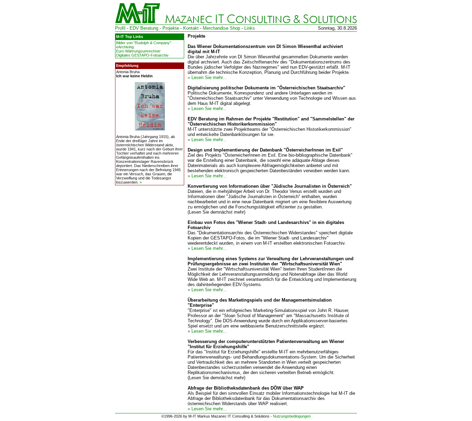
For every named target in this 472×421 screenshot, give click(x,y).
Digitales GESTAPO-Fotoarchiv (142, 55)
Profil (120, 28)
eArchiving (125, 47)
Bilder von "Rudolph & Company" (143, 43)
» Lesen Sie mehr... (207, 77)
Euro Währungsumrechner (138, 51)
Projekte (170, 28)
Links (249, 28)
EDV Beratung (144, 28)
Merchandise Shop (221, 28)
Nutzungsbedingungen (292, 416)
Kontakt (191, 28)
